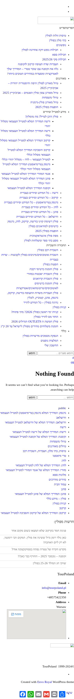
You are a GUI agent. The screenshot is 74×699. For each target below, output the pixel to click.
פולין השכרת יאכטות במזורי (42, 273)
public (62, 408)
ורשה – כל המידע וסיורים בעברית (39, 192)
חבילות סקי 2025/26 (54, 59)
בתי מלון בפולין (57, 40)
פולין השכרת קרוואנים (45, 278)
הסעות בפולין (50, 264)
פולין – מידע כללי (56, 498)
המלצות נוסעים (49, 340)
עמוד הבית (60, 484)
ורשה (63, 427)
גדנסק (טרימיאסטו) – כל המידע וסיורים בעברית (31, 202)
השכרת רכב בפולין (47, 250)
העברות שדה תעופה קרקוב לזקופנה (38, 64)
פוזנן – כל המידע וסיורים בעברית (39, 211)
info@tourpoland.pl (54, 587)
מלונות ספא (59, 474)
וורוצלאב (61, 417)
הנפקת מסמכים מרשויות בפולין (40, 335)
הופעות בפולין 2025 (46, 107)
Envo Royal (44, 682)
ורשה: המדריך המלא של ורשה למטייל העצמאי (39, 431)
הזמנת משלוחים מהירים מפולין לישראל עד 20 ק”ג (29, 326)
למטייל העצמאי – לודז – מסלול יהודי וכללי (26, 159)
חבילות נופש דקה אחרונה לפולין (40, 49)
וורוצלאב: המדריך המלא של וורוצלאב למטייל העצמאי (35, 422)
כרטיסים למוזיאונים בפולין (43, 226)
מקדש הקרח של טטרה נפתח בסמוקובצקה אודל (39, 549)
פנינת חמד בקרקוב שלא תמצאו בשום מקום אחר (38, 530)
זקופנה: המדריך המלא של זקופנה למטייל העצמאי (38, 436)
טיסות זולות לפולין (55, 35)
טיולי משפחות (50, 97)
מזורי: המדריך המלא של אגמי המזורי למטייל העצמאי (36, 470)
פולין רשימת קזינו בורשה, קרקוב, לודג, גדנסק (32, 221)
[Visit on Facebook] (64, 6)
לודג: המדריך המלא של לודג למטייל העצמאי (41, 465)
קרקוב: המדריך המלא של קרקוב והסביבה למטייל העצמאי (33, 513)
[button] (66, 27)
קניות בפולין (59, 307)
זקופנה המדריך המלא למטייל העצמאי (28, 188)
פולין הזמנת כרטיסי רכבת (44, 269)
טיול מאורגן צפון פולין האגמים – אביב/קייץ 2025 (30, 92)
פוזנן (63, 489)
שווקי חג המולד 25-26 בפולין (49, 563)
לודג (64, 460)
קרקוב (62, 508)
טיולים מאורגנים (57, 446)
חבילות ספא (59, 54)
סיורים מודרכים (57, 479)
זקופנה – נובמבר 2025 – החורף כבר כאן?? (42, 556)
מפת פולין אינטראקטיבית (44, 235)
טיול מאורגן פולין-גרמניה (44, 102)
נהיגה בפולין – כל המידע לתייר (40, 302)
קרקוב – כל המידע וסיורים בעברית (39, 197)
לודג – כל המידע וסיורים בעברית (40, 207)
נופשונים (61, 45)
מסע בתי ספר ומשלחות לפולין (41, 240)
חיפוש (32, 353)
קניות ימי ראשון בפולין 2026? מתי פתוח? (34, 312)
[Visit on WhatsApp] (64, 11)
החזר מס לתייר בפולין (46, 316)
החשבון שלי (51, 345)
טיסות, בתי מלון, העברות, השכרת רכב (44, 451)
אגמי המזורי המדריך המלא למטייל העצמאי (25, 173)
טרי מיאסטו (59, 455)
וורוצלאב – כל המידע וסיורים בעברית (37, 216)
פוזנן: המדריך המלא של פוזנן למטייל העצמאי (40, 493)
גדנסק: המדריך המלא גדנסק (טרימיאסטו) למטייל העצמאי (33, 412)
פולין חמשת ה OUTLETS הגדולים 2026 (34, 321)
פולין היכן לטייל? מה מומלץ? (41, 116)
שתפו (69, 692)
